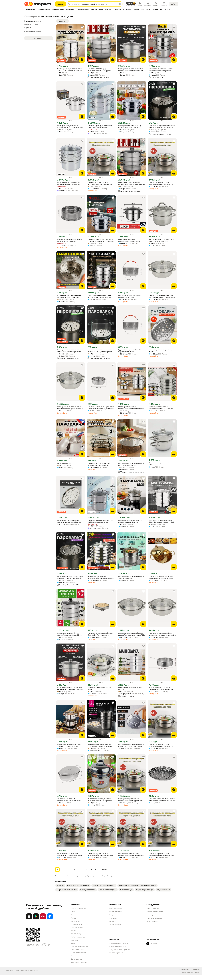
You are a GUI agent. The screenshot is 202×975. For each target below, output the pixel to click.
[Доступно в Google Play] (36, 919)
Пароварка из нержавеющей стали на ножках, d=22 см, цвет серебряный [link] (101, 351)
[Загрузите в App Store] (29, 919)
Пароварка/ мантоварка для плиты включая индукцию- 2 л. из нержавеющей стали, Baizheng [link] (130, 521)
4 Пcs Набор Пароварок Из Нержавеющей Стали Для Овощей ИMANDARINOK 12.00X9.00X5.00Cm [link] (70, 800)
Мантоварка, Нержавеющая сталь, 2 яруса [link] (100, 688)
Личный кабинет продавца (118, 943)
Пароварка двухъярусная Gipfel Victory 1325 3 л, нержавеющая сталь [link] (101, 521)
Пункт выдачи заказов (154, 918)
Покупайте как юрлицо (117, 915)
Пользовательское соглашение (27, 971)
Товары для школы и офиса (80, 946)
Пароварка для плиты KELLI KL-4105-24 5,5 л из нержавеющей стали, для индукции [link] (100, 240)
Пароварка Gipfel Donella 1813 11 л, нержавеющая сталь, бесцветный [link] (68, 183)
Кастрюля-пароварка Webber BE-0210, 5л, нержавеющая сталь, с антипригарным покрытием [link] (162, 240)
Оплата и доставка (115, 912)
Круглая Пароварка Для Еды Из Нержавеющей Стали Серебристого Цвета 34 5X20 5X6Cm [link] (161, 688)
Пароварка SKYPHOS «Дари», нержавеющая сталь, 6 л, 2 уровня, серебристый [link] (100, 70)
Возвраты (112, 921)
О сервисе (113, 918)
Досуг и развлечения (78, 908)
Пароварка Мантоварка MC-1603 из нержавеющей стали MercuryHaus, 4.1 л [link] (70, 688)
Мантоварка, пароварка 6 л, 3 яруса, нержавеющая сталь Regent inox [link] (161, 70)
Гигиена (73, 918)
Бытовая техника (77, 915)
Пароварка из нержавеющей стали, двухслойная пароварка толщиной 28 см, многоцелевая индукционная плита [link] (162, 296)
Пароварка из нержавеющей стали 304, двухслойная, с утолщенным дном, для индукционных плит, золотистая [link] (161, 577)
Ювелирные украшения (79, 962)
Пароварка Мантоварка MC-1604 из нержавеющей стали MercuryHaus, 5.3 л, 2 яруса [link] (131, 70)
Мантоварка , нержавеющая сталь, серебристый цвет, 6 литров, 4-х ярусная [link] (69, 745)
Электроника (75, 921)
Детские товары (76, 959)
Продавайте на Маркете (117, 946)
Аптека (73, 931)
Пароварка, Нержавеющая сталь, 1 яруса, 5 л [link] (160, 351)
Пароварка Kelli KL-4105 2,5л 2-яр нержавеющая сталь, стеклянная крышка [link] (129, 126)
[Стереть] (120, 4)
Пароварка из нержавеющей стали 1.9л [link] (161, 464)
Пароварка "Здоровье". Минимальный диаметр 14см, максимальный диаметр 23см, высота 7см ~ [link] (162, 800)
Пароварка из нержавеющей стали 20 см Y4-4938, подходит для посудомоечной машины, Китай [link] (131, 464)
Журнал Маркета (115, 924)
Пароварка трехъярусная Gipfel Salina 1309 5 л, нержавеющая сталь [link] (100, 126)
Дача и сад (74, 940)
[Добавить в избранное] (82, 27)
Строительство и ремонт (79, 956)
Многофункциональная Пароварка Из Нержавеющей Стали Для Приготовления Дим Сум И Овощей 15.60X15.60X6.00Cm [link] (70, 240)
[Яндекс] (196, 972)
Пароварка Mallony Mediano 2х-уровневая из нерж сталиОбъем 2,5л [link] (70, 126)
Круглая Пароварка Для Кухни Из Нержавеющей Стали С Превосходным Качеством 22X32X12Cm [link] (129, 296)
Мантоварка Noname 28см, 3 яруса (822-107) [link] (130, 688)
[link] (60, 885)
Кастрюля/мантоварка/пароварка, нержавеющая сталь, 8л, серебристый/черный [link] (101, 800)
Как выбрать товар (115, 908)
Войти (173, 4)
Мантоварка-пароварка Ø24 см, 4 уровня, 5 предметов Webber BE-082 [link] (69, 634)
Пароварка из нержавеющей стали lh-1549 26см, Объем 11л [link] (131, 577)
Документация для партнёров (119, 950)
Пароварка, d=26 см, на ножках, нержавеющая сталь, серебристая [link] (69, 521)
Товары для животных (78, 953)
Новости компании (152, 908)
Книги (73, 943)
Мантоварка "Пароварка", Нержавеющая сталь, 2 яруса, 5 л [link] (129, 240)
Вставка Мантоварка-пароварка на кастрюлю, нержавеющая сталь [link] (69, 296)
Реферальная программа (154, 912)
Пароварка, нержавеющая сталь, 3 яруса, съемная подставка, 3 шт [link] (99, 464)
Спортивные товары (78, 949)
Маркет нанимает (152, 921)
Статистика (9, 971)
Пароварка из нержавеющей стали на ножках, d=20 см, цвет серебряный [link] (70, 351)
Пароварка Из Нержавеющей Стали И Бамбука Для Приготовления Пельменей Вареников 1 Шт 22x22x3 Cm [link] (101, 634)
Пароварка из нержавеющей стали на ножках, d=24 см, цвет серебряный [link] (70, 577)
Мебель (73, 912)
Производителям (152, 915)
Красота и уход (76, 934)
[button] (62, 21)
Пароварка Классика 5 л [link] (65, 463)
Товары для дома (76, 927)
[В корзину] (82, 60)
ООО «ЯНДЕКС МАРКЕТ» (190, 969)
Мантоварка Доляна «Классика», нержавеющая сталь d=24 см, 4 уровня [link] (131, 183)
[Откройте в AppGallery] (43, 919)
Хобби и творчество (78, 937)
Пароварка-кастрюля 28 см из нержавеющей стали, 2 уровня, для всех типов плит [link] (100, 183)
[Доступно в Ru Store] (50, 919)
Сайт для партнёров (116, 953)
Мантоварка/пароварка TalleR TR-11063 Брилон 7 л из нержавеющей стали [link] (100, 745)
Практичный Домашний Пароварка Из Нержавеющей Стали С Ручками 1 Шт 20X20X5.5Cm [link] (101, 408)
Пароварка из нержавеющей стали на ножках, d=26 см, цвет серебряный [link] (162, 126)
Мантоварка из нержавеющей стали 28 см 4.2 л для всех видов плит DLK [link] (69, 70)
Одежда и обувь (76, 924)
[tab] (30, 9)
